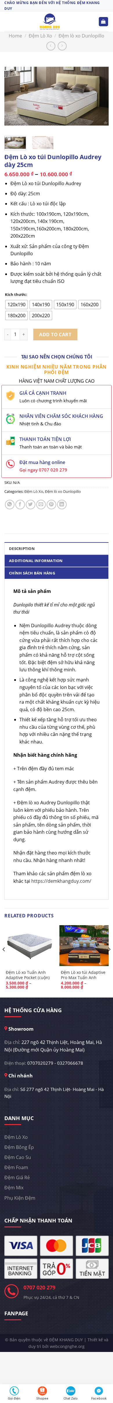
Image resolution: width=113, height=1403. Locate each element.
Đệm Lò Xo (40, 36)
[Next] (99, 94)
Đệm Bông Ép (19, 1147)
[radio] (17, 304)
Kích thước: (16, 294)
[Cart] (103, 22)
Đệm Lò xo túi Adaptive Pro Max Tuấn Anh (83, 975)
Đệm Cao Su (17, 1157)
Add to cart (55, 334)
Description (22, 548)
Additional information (36, 560)
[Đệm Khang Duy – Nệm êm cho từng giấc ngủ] (49, 22)
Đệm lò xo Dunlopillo (81, 36)
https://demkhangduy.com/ (61, 881)
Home (15, 36)
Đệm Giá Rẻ (17, 1177)
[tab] (56, 548)
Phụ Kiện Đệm (19, 1198)
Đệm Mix (13, 1187)
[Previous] (13, 94)
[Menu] (7, 21)
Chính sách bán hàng (32, 573)
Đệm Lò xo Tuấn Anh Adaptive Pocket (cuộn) (28, 975)
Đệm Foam (16, 1167)
